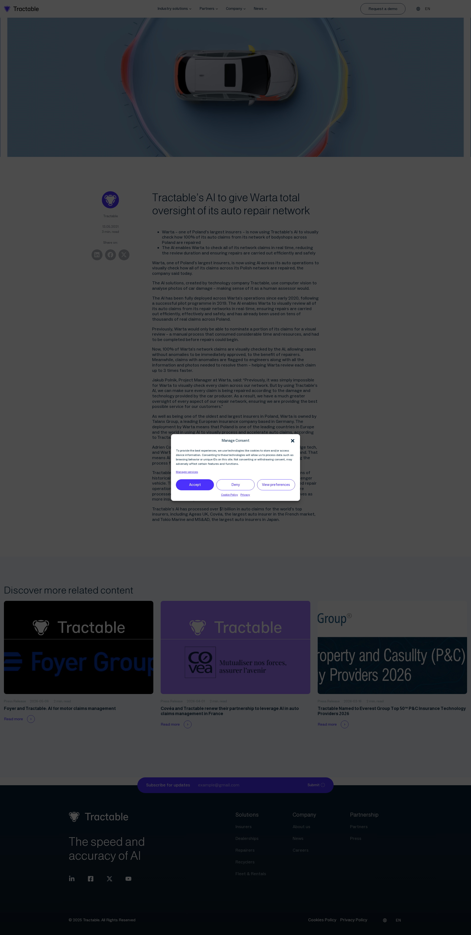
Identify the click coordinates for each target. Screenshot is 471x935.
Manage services (187, 472)
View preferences (276, 484)
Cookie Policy (229, 495)
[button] (292, 440)
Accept (195, 484)
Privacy (245, 495)
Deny (236, 484)
